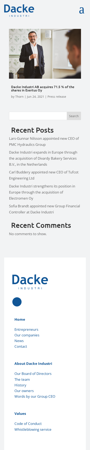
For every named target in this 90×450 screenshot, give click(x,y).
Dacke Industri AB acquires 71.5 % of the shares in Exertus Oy (42, 88)
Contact (20, 346)
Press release (57, 97)
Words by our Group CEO (34, 396)
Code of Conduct (28, 423)
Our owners (24, 390)
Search (74, 116)
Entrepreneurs (26, 329)
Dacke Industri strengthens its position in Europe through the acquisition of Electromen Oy (42, 192)
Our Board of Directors (32, 373)
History (20, 385)
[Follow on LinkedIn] (17, 301)
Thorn (19, 97)
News (19, 340)
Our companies (26, 335)
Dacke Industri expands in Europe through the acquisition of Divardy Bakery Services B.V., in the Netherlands (43, 158)
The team (22, 379)
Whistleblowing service (32, 429)
